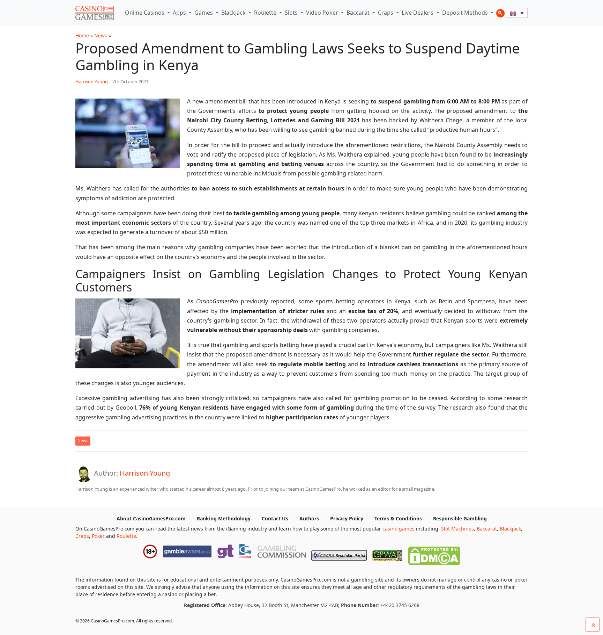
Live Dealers (418, 12)
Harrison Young (91, 81)
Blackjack (234, 12)
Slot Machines (457, 528)
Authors (309, 518)
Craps (386, 12)
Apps (180, 12)
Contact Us (275, 518)
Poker (98, 536)
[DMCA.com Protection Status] (434, 554)
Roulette (266, 12)
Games (204, 12)
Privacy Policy (346, 518)
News (100, 35)
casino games (398, 528)
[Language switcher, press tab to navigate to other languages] (517, 13)
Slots (292, 12)
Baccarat (359, 12)
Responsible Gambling (460, 518)
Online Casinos (145, 12)
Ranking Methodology (224, 518)
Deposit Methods (465, 12)
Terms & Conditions (398, 518)
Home (82, 35)
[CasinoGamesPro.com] (94, 13)
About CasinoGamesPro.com (151, 518)
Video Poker (323, 12)
